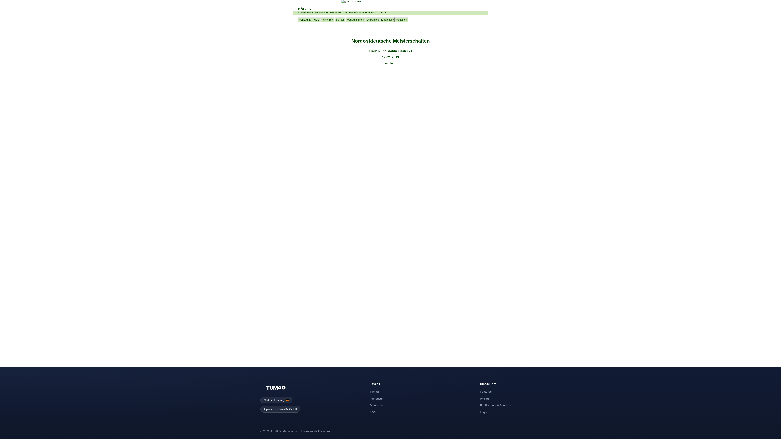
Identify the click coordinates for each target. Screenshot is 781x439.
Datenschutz (378, 405)
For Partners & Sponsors (496, 405)
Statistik (340, 19)
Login (483, 412)
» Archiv (304, 9)
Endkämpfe (372, 19)
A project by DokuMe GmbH (280, 409)
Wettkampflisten (355, 19)
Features (486, 391)
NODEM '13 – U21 (309, 19)
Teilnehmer (327, 19)
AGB (373, 412)
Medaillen (401, 19)
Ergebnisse (387, 19)
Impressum (377, 398)
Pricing (484, 398)
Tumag (374, 391)
